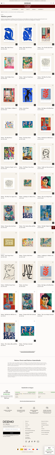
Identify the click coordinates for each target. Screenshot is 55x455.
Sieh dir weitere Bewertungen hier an (27, 401)
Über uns (27, 421)
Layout (27, 9)
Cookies (42, 428)
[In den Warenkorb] (16, 44)
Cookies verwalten (44, 434)
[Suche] (4, 3)
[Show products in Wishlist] (51, 3)
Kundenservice (44, 423)
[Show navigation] (1, 3)
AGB (42, 426)
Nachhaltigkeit (28, 428)
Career (26, 426)
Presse (26, 423)
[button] (49, 450)
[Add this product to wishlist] (16, 24)
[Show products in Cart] (53, 3)
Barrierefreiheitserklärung (30, 430)
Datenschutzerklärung (9, 435)
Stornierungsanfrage (45, 432)
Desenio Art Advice (44, 421)
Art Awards (27, 435)
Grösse (33, 9)
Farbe (22, 9)
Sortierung (40, 9)
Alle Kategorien (15, 9)
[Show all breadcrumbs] (2, 12)
